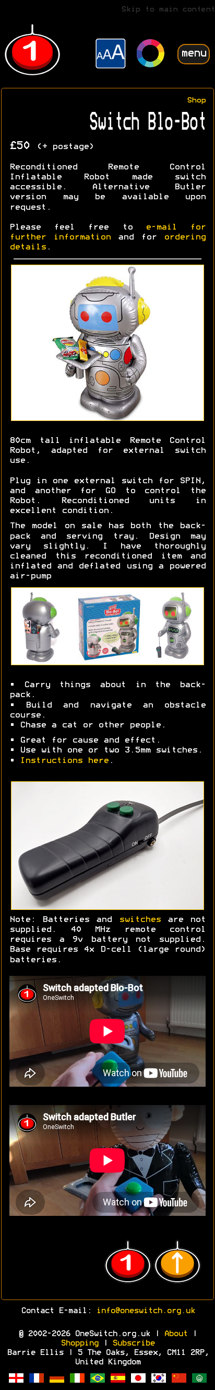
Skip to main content (168, 9)
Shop (196, 100)
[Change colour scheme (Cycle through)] (151, 54)
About (175, 1334)
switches (140, 920)
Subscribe (133, 1343)
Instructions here (64, 761)
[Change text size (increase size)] (110, 55)
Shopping (79, 1343)
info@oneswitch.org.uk (145, 1311)
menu (193, 54)
